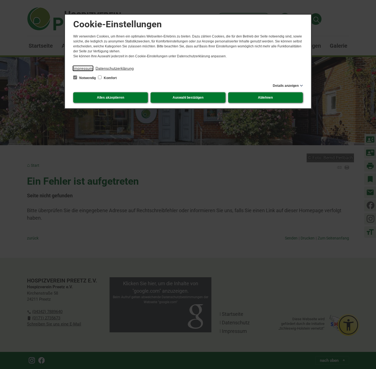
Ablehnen (265, 97)
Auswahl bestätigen (188, 97)
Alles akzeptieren (110, 97)
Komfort (110, 78)
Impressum (83, 68)
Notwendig (87, 78)
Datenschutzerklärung (115, 68)
